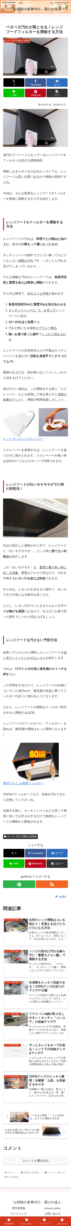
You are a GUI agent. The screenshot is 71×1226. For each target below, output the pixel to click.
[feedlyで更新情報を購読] (19, 884)
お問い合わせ (52, 1213)
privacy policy (52, 1208)
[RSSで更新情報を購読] (52, 884)
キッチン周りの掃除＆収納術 (22, 836)
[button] (57, 93)
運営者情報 (18, 1208)
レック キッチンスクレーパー (23, 439)
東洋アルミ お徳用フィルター (23, 783)
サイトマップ (19, 1213)
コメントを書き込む (35, 1160)
